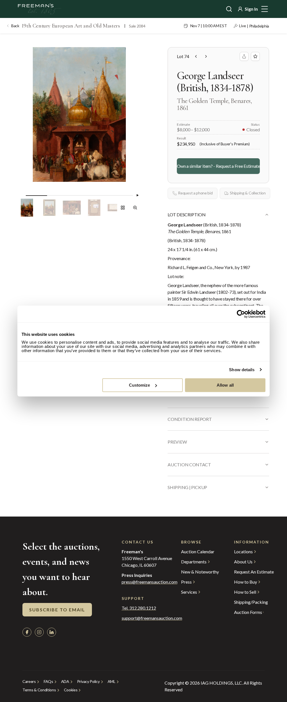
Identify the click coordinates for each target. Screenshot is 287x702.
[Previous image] (21, 195)
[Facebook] (26, 632)
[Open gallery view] (122, 207)
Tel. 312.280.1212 (139, 608)
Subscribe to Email (57, 609)
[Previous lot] (195, 56)
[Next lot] (206, 56)
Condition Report (190, 419)
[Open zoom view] (135, 207)
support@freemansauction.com (140, 618)
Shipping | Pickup (187, 487)
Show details (241, 370)
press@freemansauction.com (149, 582)
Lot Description (186, 214)
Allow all (225, 385)
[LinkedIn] (51, 632)
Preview (177, 441)
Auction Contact (189, 464)
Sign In (251, 9)
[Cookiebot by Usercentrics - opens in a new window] (240, 314)
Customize (139, 385)
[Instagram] (39, 632)
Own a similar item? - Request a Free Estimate (218, 166)
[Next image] (137, 195)
